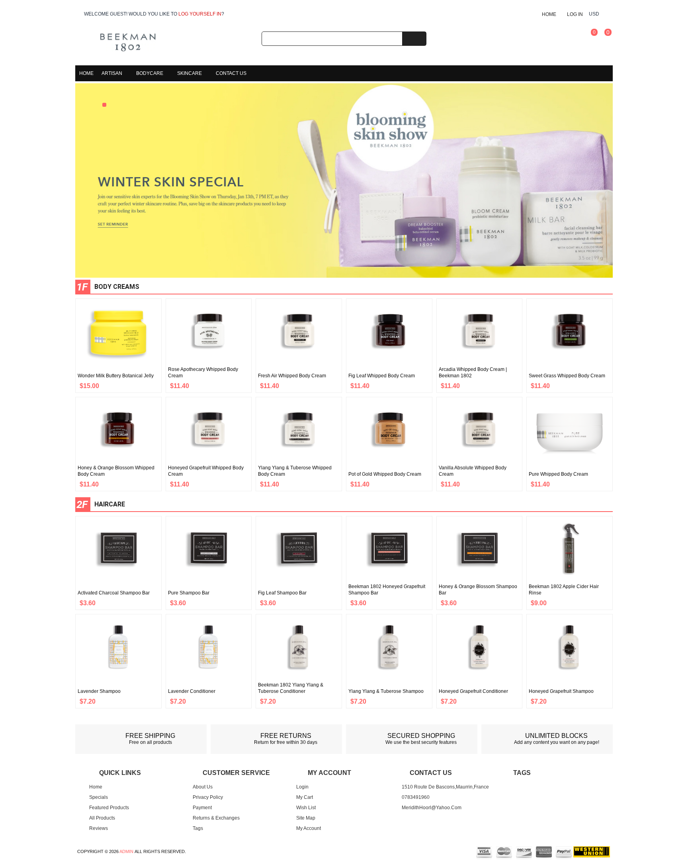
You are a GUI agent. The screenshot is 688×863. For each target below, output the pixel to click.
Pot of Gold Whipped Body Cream (384, 474)
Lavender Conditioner (191, 691)
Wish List (306, 807)
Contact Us (231, 73)
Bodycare (149, 73)
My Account (308, 828)
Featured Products (109, 807)
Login (302, 787)
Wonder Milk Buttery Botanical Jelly (116, 376)
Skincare (189, 73)
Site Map (305, 818)
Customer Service (236, 772)
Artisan (112, 73)
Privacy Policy (208, 797)
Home (549, 14)
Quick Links (120, 772)
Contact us (431, 772)
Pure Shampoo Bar (188, 593)
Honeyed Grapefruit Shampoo (561, 691)
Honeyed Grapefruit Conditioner (473, 691)
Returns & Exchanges (216, 818)
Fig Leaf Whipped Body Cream (381, 376)
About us (203, 787)
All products (102, 818)
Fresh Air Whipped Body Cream (292, 376)
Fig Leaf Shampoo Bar (282, 593)
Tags (198, 828)
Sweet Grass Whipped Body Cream (567, 376)
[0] (586, 43)
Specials (98, 797)
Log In (575, 14)
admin (126, 851)
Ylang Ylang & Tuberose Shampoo (386, 691)
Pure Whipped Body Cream (558, 474)
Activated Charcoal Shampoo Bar (114, 593)
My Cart (304, 797)
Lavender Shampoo (99, 691)
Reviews (98, 828)
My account (328, 772)
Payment (202, 807)
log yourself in (199, 14)
